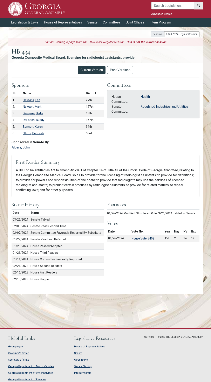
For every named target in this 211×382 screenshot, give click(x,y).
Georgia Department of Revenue (27, 379)
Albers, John (21, 147)
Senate (78, 353)
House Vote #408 (143, 238)
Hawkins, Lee (31, 100)
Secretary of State (18, 359)
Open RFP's (81, 359)
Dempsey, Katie (33, 113)
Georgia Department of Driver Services (30, 372)
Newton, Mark (32, 107)
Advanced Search (161, 13)
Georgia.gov (15, 346)
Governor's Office (18, 353)
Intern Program (160, 22)
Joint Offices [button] (135, 22)
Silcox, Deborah (33, 133)
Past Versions (120, 70)
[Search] (198, 5)
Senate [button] (92, 22)
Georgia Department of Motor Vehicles (31, 366)
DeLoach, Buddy (33, 120)
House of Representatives (89, 346)
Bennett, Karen (33, 127)
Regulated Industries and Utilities (165, 107)
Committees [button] (112, 22)
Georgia (45, 8)
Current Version (92, 70)
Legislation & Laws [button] (25, 22)
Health (145, 97)
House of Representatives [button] (63, 22)
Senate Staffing (83, 366)
